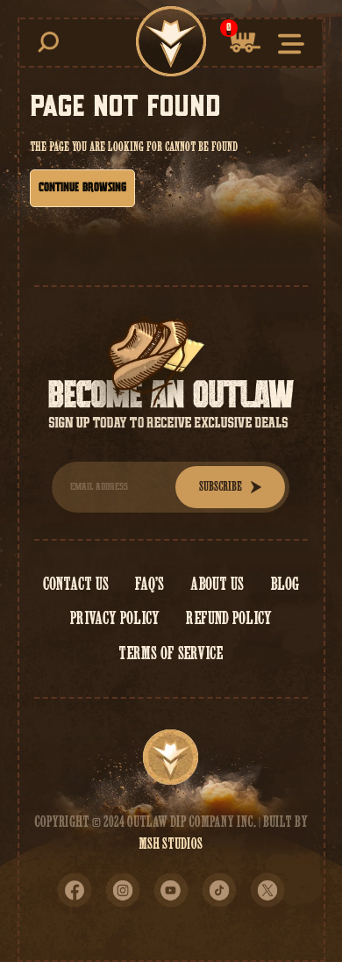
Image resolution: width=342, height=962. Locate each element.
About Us (217, 584)
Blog (284, 584)
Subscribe (220, 486)
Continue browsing (82, 188)
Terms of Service (170, 653)
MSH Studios (171, 843)
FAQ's (149, 584)
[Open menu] (291, 42)
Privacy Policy (115, 618)
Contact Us (76, 584)
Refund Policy (229, 618)
